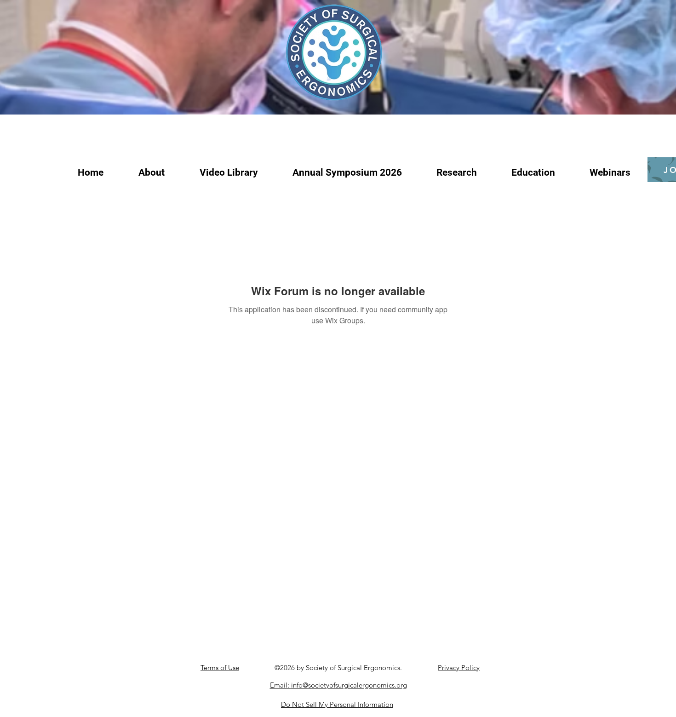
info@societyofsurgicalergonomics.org (349, 685)
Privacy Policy (459, 667)
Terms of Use (220, 667)
